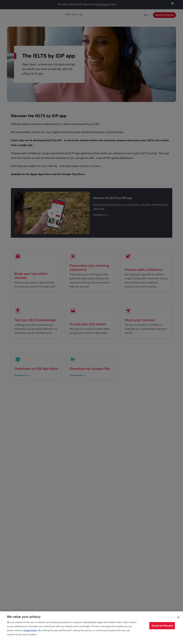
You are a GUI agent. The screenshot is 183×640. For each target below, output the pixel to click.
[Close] (178, 617)
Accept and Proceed (162, 625)
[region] (91, 625)
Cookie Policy (30, 630)
